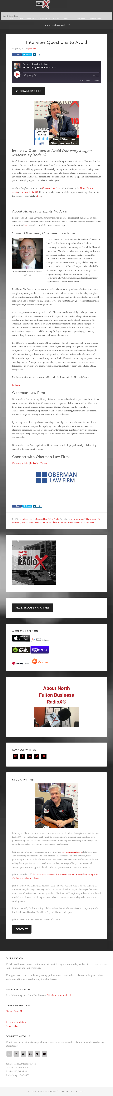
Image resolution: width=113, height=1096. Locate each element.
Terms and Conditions (16, 1022)
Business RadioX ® (56, 4)
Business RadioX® (29, 192)
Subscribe (85, 80)
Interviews (47, 522)
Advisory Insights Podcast (32, 519)
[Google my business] (23, 1054)
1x (30, 76)
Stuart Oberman (87, 522)
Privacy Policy (12, 1025)
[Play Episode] (17, 74)
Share (96, 80)
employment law (76, 519)
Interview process (18, 522)
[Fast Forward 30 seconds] (35, 75)
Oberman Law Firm (51, 188)
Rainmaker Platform (72, 1091)
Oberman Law (57, 522)
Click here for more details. (59, 995)
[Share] (34, 54)
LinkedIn (16, 384)
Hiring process (90, 519)
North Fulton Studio (51, 519)
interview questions (33, 522)
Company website (20, 463)
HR (98, 519)
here (39, 195)
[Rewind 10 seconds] (24, 75)
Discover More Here (15, 1011)
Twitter (43, 463)
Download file (30, 91)
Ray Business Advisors (72, 851)
